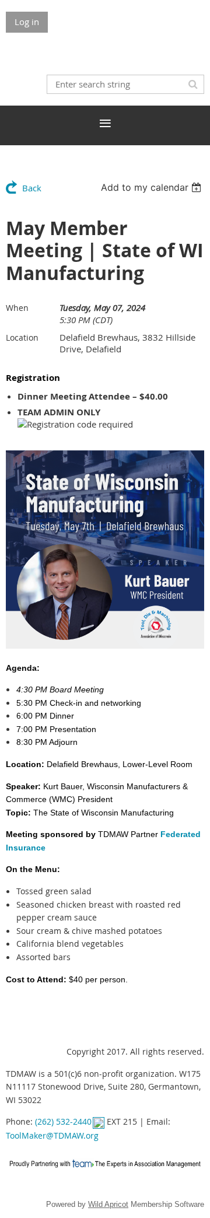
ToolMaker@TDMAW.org (52, 1135)
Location (22, 337)
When (17, 307)
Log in (27, 21)
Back (31, 188)
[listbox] (152, 187)
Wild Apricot (108, 1204)
